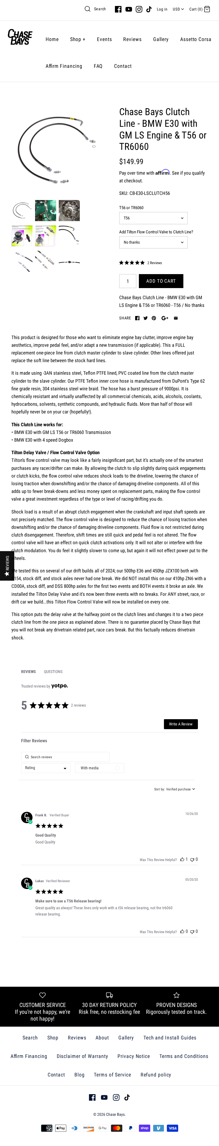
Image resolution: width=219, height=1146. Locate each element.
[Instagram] (139, 9)
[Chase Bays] (20, 39)
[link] (140, 262)
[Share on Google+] (165, 318)
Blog (79, 1075)
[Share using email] (176, 318)
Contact (122, 66)
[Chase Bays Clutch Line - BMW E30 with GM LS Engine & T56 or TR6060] (55, 150)
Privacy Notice (133, 1056)
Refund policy (156, 1075)
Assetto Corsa (196, 39)
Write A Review (180, 724)
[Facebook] (118, 9)
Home (52, 39)
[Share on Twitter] (145, 318)
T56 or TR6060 (131, 207)
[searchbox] (65, 757)
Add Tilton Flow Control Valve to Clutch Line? (156, 231)
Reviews (132, 39)
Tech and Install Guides (169, 1038)
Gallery (161, 39)
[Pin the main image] (154, 318)
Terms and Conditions (183, 1056)
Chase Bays (115, 1114)
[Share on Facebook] (137, 318)
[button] (182, 859)
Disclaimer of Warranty (82, 1056)
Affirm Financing (64, 66)
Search (100, 9)
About (102, 1038)
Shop (78, 39)
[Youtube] (128, 9)
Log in (162, 9)
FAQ (98, 66)
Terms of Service (112, 1075)
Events (104, 39)
